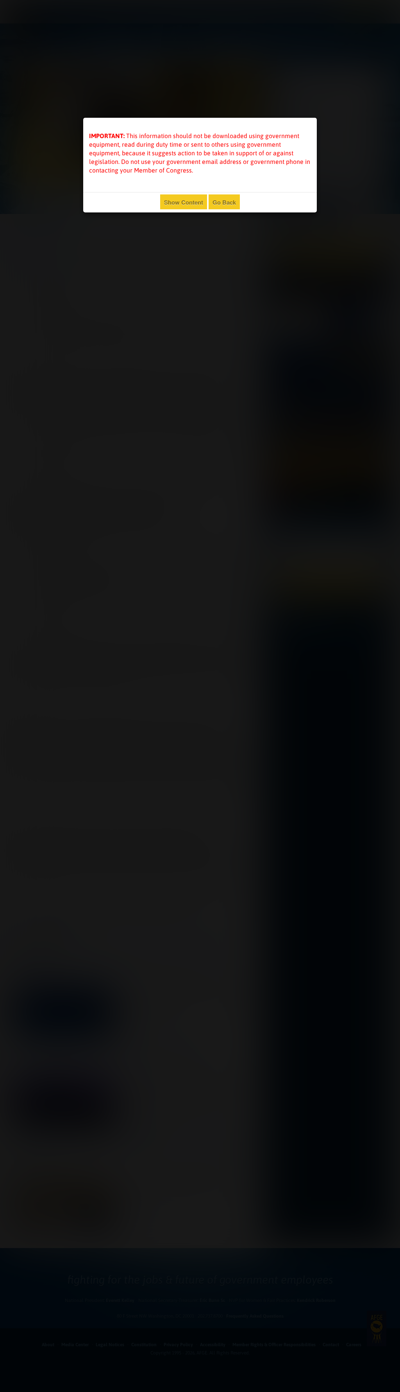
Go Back (224, 202)
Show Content (183, 202)
